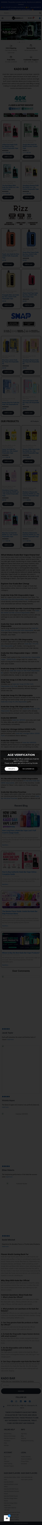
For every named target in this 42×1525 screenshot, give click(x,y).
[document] (21, 762)
